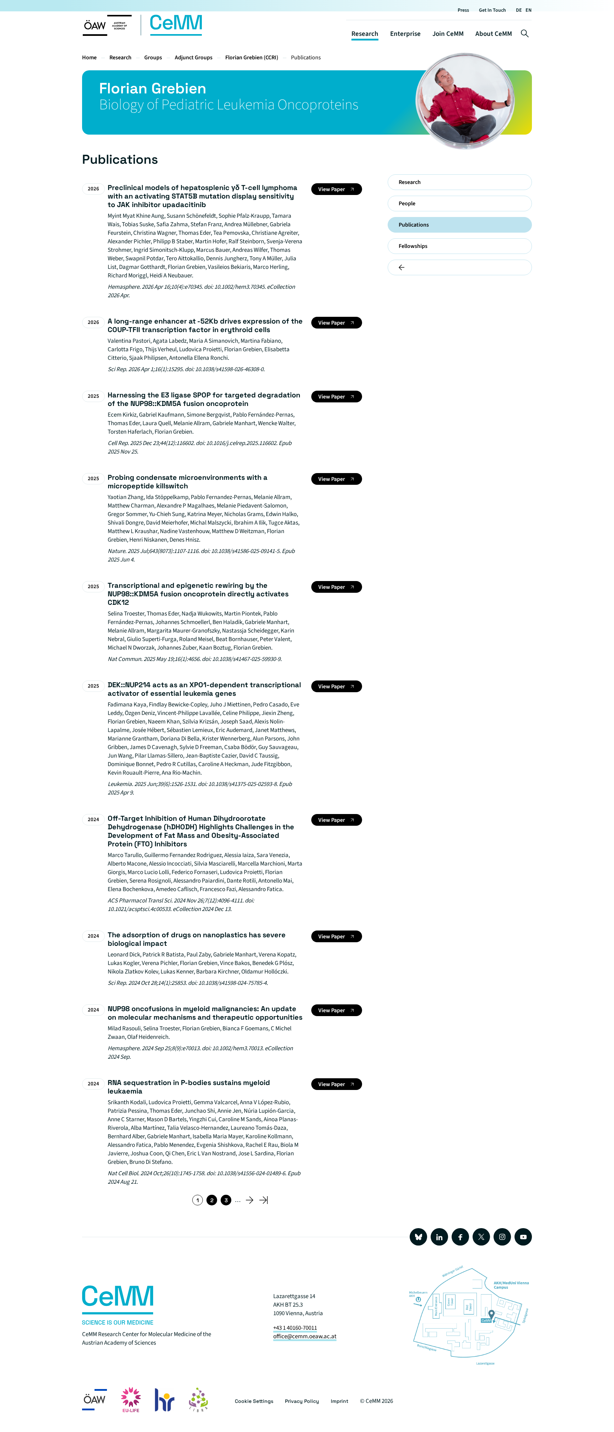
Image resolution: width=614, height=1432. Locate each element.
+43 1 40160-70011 (295, 1328)
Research (364, 34)
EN (529, 10)
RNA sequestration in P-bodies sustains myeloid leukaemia (189, 1087)
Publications (306, 57)
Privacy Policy (302, 1401)
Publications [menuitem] (414, 225)
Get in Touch (492, 10)
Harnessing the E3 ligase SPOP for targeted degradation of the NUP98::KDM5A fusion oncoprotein (204, 399)
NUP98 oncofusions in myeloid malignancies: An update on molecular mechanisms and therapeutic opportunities (205, 1013)
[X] (481, 1237)
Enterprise (405, 34)
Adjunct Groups (193, 57)
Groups (153, 57)
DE (519, 10)
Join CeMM (448, 34)
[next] (249, 1200)
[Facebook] (460, 1237)
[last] (263, 1200)
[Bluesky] (418, 1237)
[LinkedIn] (439, 1237)
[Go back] (460, 267)
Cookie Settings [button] (254, 1401)
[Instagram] (502, 1237)
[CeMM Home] (142, 34)
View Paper (331, 189)
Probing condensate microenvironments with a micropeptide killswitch (188, 481)
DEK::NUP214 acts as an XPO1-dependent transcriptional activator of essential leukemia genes (204, 689)
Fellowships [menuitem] (413, 246)
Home (89, 57)
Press (463, 10)
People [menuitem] (407, 203)
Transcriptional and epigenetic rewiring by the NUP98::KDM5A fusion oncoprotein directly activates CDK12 (198, 594)
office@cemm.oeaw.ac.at (304, 1336)
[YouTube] (523, 1237)
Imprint (339, 1401)
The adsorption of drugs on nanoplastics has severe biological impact (197, 939)
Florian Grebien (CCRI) (251, 57)
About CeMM (493, 34)
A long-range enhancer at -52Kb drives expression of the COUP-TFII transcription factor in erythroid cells (205, 325)
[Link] (117, 1323)
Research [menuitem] (410, 182)
